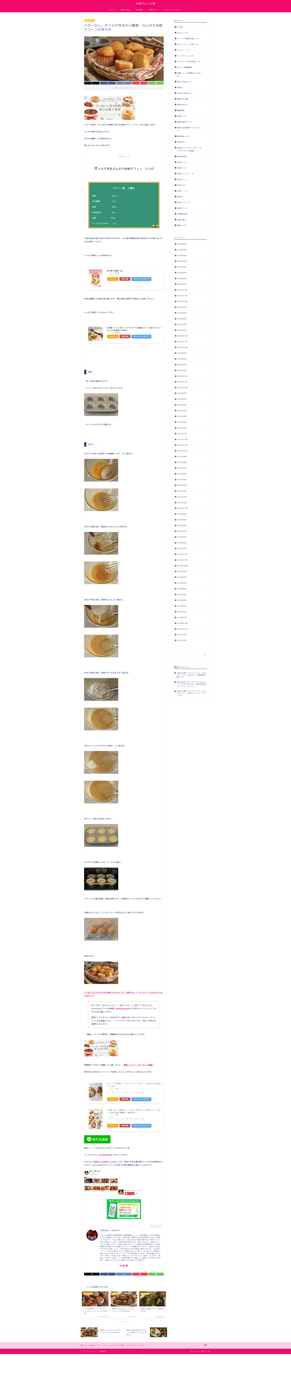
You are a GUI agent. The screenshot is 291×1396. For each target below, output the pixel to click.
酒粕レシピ (181, 225)
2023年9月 (181, 353)
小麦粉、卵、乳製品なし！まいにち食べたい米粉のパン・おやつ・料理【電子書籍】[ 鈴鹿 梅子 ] (134, 1111)
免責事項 (102, 1351)
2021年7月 (181, 468)
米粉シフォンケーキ (185, 174)
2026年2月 (181, 278)
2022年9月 (181, 393)
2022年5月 (181, 410)
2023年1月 (181, 370)
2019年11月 (182, 560)
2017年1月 (181, 640)
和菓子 (180, 87)
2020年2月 (181, 543)
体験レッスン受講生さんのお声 (189, 74)
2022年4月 (181, 416)
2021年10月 (182, 451)
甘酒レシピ (181, 116)
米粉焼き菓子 (182, 214)
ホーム (112, 10)
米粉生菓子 (181, 220)
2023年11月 (182, 341)
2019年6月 (181, 589)
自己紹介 (139, 10)
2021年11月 (182, 445)
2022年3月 (181, 422)
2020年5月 (181, 531)
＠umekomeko (105, 1155)
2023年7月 (181, 359)
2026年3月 (181, 273)
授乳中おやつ (182, 104)
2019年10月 (182, 566)
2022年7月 (181, 399)
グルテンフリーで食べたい (188, 44)
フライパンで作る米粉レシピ (189, 61)
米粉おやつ (181, 142)
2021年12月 (182, 439)
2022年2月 (181, 428)
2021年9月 (181, 456)
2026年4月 (181, 267)
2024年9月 (181, 313)
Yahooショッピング (141, 279)
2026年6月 (181, 255)
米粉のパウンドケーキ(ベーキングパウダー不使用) (189, 149)
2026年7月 (181, 250)
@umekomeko (122, 1008)
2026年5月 (181, 261)
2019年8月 (181, 577)
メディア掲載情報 (184, 67)
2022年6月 (181, 405)
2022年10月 (182, 387)
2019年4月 (181, 600)
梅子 (124, 1017)
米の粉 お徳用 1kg (115, 271)
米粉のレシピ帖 (146, 3)
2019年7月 (181, 583)
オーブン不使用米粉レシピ (188, 38)
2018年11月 (182, 629)
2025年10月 (182, 301)
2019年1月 (181, 617)
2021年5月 (181, 479)
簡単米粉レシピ (89, 20)
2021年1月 (181, 502)
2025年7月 (181, 307)
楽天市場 (125, 279)
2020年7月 (181, 520)
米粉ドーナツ (182, 191)
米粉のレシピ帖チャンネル (104, 1161)
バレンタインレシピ (185, 56)
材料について (154, 10)
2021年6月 (181, 474)
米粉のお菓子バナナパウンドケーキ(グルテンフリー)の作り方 (191, 674)
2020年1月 (181, 548)
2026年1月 (181, 284)
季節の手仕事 (182, 99)
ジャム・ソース (183, 50)
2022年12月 (182, 376)
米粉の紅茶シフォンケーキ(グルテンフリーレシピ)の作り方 (191, 683)
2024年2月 (181, 324)
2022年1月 (181, 433)
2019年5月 (181, 594)
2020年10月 (182, 508)
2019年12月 (182, 554)
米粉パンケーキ (183, 202)
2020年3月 (181, 537)
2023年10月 (182, 347)
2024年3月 (181, 319)
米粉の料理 (181, 156)
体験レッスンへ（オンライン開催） (139, 1065)
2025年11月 (182, 295)
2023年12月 (182, 336)
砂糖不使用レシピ (184, 122)
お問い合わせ (125, 10)
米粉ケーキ (181, 168)
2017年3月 (181, 634)
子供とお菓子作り (184, 93)
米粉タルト (181, 185)
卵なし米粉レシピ (184, 82)
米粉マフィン (182, 208)
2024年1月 (181, 330)
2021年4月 (181, 485)
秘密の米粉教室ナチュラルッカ (189, 129)
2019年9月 (181, 571)
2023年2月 (181, 364)
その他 (180, 27)
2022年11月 (182, 382)
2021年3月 (181, 491)
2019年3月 (181, 606)
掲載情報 (180, 110)
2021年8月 (181, 462)
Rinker (118, 273)
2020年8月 (181, 514)
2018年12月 (182, 623)
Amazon (112, 279)
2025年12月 (182, 290)
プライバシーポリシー (173, 10)
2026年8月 (181, 244)
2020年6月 (181, 525)
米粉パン (180, 196)
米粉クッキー (182, 162)
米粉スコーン (182, 179)
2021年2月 (181, 497)
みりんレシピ (182, 33)
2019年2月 (181, 612)
